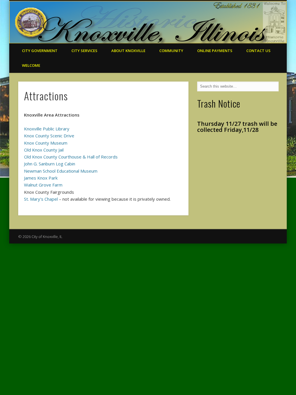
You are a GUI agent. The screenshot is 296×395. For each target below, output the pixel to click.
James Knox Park (41, 178)
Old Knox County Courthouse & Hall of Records (71, 157)
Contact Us (258, 50)
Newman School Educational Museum (60, 171)
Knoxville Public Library (46, 129)
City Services (84, 50)
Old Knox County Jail (44, 150)
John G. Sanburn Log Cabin (49, 164)
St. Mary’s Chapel (41, 199)
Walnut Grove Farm (43, 185)
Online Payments (214, 50)
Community (171, 50)
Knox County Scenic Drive (49, 136)
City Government (40, 50)
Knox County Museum (45, 143)
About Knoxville (128, 50)
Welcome (31, 65)
